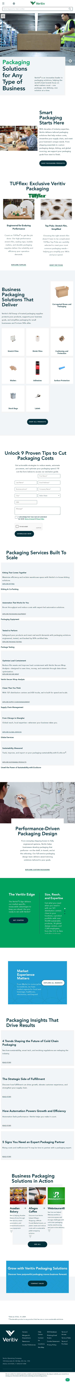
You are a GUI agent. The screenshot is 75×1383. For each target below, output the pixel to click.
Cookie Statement (53, 1341)
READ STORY (6, 1062)
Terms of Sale (66, 1338)
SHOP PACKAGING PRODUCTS (53, 163)
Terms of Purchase (65, 1342)
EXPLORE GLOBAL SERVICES (11, 732)
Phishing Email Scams (52, 1336)
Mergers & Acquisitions (26, 1336)
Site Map (41, 1347)
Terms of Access (29, 519)
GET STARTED (18, 920)
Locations (41, 1344)
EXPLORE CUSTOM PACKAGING (37, 870)
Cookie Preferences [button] (29, 1345)
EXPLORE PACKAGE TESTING (12, 642)
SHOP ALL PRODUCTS (37, 422)
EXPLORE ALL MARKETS (53, 983)
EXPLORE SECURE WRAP (10, 674)
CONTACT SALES (37, 1283)
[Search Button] (71, 9)
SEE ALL (37, 1244)
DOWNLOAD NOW (24, 534)
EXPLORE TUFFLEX (18, 265)
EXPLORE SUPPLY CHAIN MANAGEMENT (16, 702)
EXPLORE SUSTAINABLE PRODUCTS (14, 762)
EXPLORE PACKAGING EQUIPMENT (14, 614)
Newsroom (26, 1341)
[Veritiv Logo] (37, 3)
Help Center (40, 1333)
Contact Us (41, 1339)
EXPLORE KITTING (8, 584)
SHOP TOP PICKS (56, 265)
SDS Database (52, 1332)
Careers (25, 1332)
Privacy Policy (40, 519)
